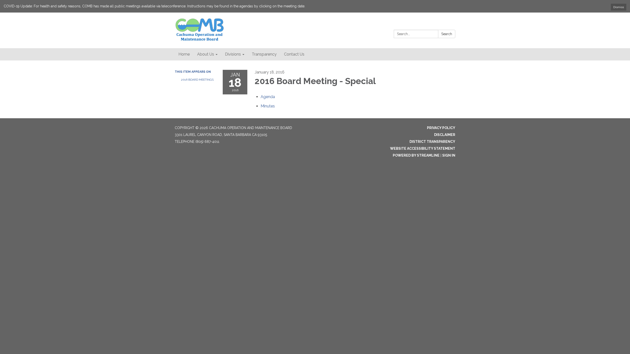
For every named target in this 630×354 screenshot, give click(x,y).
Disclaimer (444, 135)
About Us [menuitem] (205, 54)
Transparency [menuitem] (264, 54)
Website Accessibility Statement (422, 148)
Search (446, 34)
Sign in (448, 155)
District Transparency (432, 142)
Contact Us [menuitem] (294, 54)
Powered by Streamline (416, 155)
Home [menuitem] (184, 54)
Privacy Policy (441, 128)
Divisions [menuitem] (233, 54)
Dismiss (618, 7)
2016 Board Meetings (197, 79)
